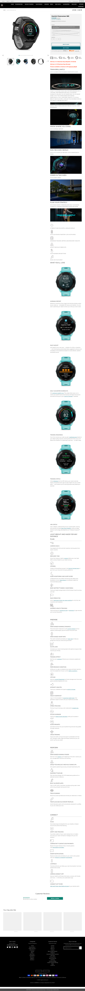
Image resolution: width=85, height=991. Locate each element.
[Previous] (3, 55)
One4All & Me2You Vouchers (52, 954)
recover (66, 558)
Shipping (54, 21)
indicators (55, 481)
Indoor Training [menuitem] (29, 4)
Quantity (53, 37)
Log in (70, 1)
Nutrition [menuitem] (80, 6)
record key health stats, (69, 698)
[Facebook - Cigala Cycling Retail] (75, 10)
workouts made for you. (58, 393)
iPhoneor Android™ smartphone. (63, 857)
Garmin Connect (68, 396)
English (8, 1)
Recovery (32, 956)
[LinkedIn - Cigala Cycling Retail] (81, 10)
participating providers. (58, 847)
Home (32, 945)
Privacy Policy (53, 956)
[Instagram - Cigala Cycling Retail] (77, 10)
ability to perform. (73, 670)
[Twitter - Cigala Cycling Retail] (73, 10)
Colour (53, 24)
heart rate (70, 638)
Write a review (55, 898)
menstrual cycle (63, 610)
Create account (75, 1)
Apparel (32, 958)
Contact (52, 945)
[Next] (48, 55)
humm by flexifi (73, 66)
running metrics (71, 628)
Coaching (52, 959)
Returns (52, 947)
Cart (82, 1)
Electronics (32, 949)
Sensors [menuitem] (46, 4)
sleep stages (63, 580)
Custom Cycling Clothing (52, 962)
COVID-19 (52, 965)
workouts (59, 659)
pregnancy (71, 610)
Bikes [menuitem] (51, 4)
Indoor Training (32, 948)
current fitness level (59, 679)
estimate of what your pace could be (63, 600)
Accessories (32, 955)
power (59, 756)
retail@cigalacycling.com (12, 944)
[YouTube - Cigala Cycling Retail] (79, 10)
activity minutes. (71, 689)
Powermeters (32, 947)
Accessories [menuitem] (66, 4)
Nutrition (32, 959)
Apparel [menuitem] (81, 4)
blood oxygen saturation (61, 716)
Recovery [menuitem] (74, 4)
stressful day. (75, 708)
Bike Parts (32, 954)
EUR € (12, 1)
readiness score (73, 437)
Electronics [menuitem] (39, 4)
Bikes (32, 952)
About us (52, 948)
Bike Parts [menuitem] (58, 4)
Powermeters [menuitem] (19, 4)
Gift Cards (52, 955)
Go (80, 947)
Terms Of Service (52, 958)
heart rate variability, (66, 528)
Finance (52, 949)
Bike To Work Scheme (52, 951)
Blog (53, 963)
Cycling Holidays (52, 961)
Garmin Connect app (73, 568)
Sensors (32, 951)
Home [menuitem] (12, 4)
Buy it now (66, 47)
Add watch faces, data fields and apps (59, 886)
